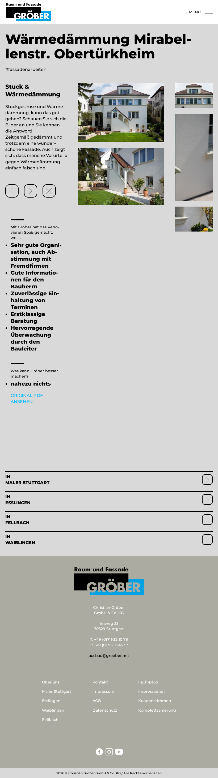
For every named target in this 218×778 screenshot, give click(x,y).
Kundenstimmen (154, 700)
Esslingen (18, 502)
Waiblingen (20, 542)
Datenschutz (105, 710)
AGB (97, 700)
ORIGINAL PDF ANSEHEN (27, 398)
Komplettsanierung (157, 710)
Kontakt (100, 682)
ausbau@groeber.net (109, 655)
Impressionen (151, 691)
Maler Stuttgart (27, 482)
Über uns (51, 682)
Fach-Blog (148, 682)
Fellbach (17, 522)
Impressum (103, 691)
